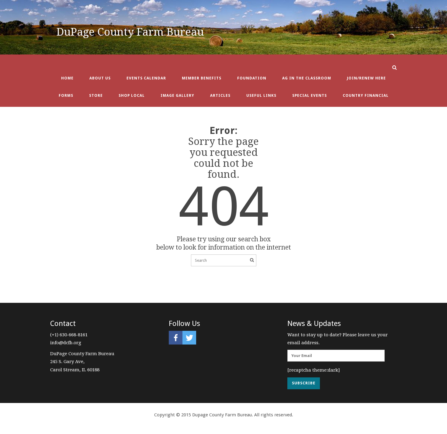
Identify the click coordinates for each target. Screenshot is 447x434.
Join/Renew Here (366, 78)
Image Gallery (177, 95)
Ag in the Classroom (306, 78)
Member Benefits (201, 78)
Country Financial (366, 95)
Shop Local (132, 95)
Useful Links (261, 95)
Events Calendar (146, 78)
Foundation (251, 78)
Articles (220, 95)
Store (96, 95)
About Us (100, 78)
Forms (66, 95)
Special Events (309, 95)
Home (67, 78)
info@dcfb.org (65, 342)
